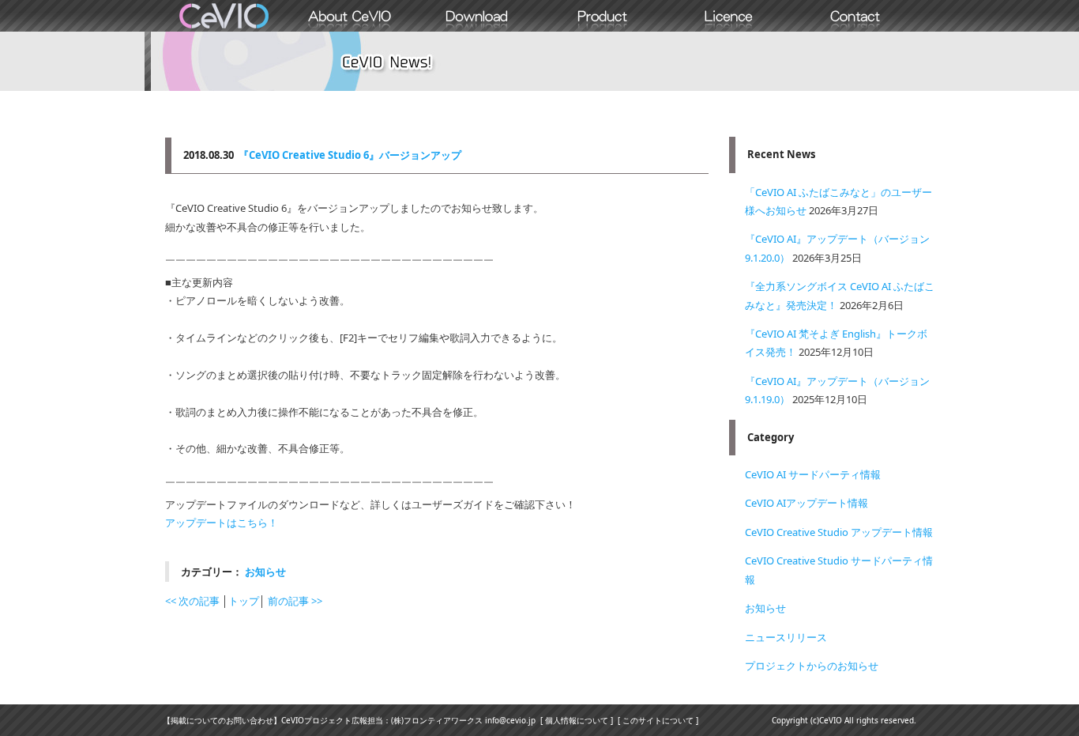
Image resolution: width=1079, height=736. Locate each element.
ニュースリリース (786, 637)
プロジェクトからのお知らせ (811, 666)
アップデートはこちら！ (221, 522)
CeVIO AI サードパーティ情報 (813, 474)
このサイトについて (658, 720)
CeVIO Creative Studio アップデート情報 (839, 532)
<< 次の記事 (192, 601)
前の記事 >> (295, 601)
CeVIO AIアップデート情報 (806, 503)
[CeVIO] (223, 16)
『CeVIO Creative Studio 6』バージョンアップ (350, 155)
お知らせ (265, 571)
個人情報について (576, 720)
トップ (243, 601)
